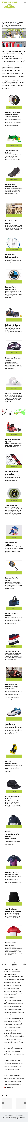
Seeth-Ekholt (5, 78)
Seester (10, 78)
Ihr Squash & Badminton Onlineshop (14, 964)
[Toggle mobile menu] (25, 2)
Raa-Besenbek (10, 75)
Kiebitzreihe (21, 76)
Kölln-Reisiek (18, 73)
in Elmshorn (24, 964)
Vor (24, 16)
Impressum (21, 1117)
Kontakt (17, 1118)
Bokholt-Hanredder (12, 76)
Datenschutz (12, 1118)
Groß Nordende (17, 75)
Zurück (20, 16)
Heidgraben (4, 76)
